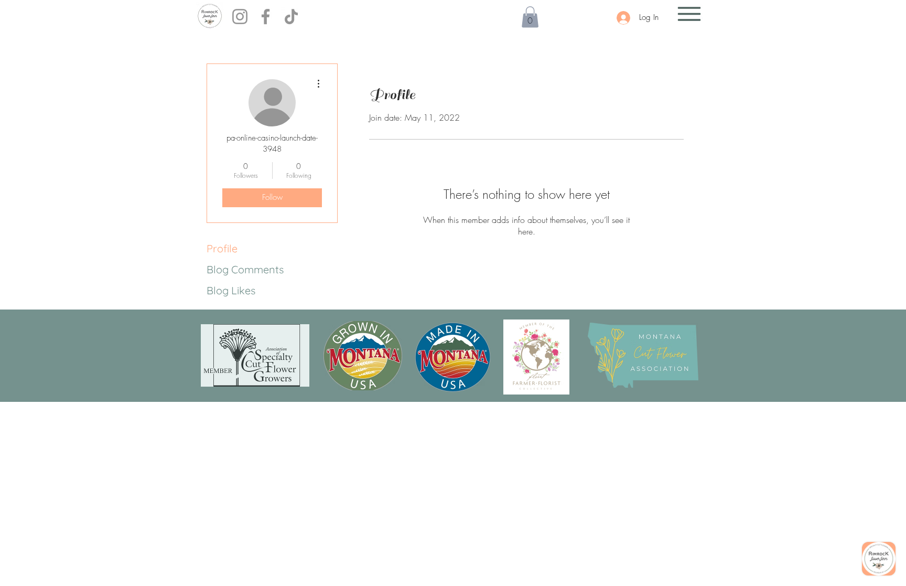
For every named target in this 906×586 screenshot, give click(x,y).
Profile (222, 248)
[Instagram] (240, 16)
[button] (530, 17)
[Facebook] (265, 16)
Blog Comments (245, 269)
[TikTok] (291, 16)
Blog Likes (231, 290)
